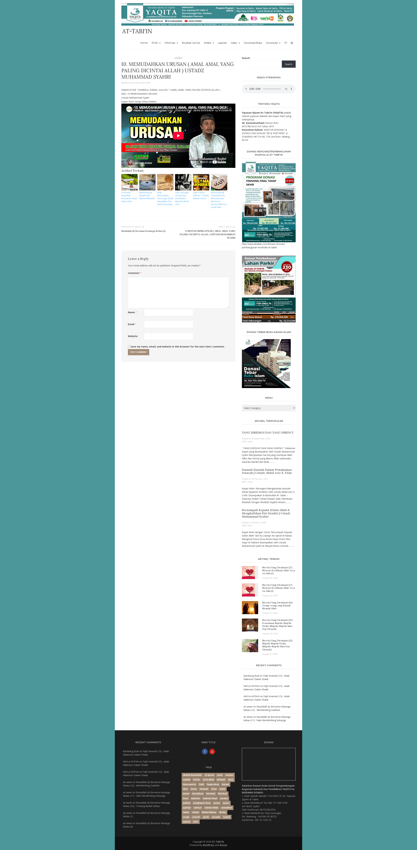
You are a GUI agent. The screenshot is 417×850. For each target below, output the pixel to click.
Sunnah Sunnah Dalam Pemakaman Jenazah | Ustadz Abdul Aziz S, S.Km (267, 471)
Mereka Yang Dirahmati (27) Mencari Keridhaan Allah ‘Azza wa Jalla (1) (278, 587)
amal (219, 775)
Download (272, 42)
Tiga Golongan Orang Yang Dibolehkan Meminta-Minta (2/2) (182, 198)
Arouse (223, 845)
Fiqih (201, 784)
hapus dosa (213, 784)
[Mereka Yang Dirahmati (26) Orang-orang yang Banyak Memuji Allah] (250, 607)
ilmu (185, 789)
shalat (195, 812)
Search (246, 58)
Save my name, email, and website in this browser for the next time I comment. (178, 346)
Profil (155, 42)
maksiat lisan (210, 798)
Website (133, 336)
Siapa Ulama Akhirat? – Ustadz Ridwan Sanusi (201, 195)
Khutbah (222, 793)
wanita (186, 821)
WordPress (208, 845)
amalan (229, 775)
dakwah (221, 779)
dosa (230, 779)
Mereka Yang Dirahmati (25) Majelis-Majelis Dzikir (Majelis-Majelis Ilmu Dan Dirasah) (277, 645)
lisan (185, 798)
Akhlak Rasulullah (192, 775)
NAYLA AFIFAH (251, 686)
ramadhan (226, 807)
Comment (134, 273)
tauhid (226, 817)
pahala (186, 803)
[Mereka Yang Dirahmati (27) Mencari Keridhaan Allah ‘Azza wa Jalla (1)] (248, 589)
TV (285, 42)
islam (222, 789)
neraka (224, 798)
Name (132, 312)
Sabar (186, 812)
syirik (206, 817)
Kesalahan (197, 793)
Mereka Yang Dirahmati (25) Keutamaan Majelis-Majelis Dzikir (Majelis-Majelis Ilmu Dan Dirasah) (277, 624)
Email (132, 324)
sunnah (196, 817)
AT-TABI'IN (137, 31)
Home (144, 42)
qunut (226, 803)
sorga (186, 817)
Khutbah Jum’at (191, 42)
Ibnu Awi (129, 82)
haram (225, 784)
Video (178, 58)
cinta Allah (208, 779)
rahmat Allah (211, 807)
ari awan (248, 706)
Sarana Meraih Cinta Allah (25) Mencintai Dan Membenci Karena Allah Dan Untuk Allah (219, 200)
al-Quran (209, 775)
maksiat (195, 798)
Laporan (222, 42)
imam (194, 789)
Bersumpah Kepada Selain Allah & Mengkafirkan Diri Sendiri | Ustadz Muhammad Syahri (266, 513)
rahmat (197, 807)
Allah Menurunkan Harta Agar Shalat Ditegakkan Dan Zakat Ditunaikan (165, 198)
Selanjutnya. (248, 119)
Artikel (207, 42)
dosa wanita (189, 784)
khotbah (210, 793)
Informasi (169, 42)
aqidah (186, 779)
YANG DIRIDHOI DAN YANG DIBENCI (267, 432)
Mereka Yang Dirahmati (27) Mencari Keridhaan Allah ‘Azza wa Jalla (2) (278, 570)
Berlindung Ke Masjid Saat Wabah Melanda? (147, 195)
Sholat (222, 812)
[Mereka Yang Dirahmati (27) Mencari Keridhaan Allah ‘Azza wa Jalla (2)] (248, 572)
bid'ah (196, 779)
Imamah (204, 789)
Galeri (234, 42)
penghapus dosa (201, 803)
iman (213, 789)
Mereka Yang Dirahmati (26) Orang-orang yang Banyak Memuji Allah (277, 605)
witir (195, 821)
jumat (186, 793)
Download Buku (253, 42)
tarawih (216, 817)
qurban (187, 807)
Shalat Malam (209, 812)
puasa (217, 803)
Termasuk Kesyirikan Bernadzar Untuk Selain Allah (129, 197)
